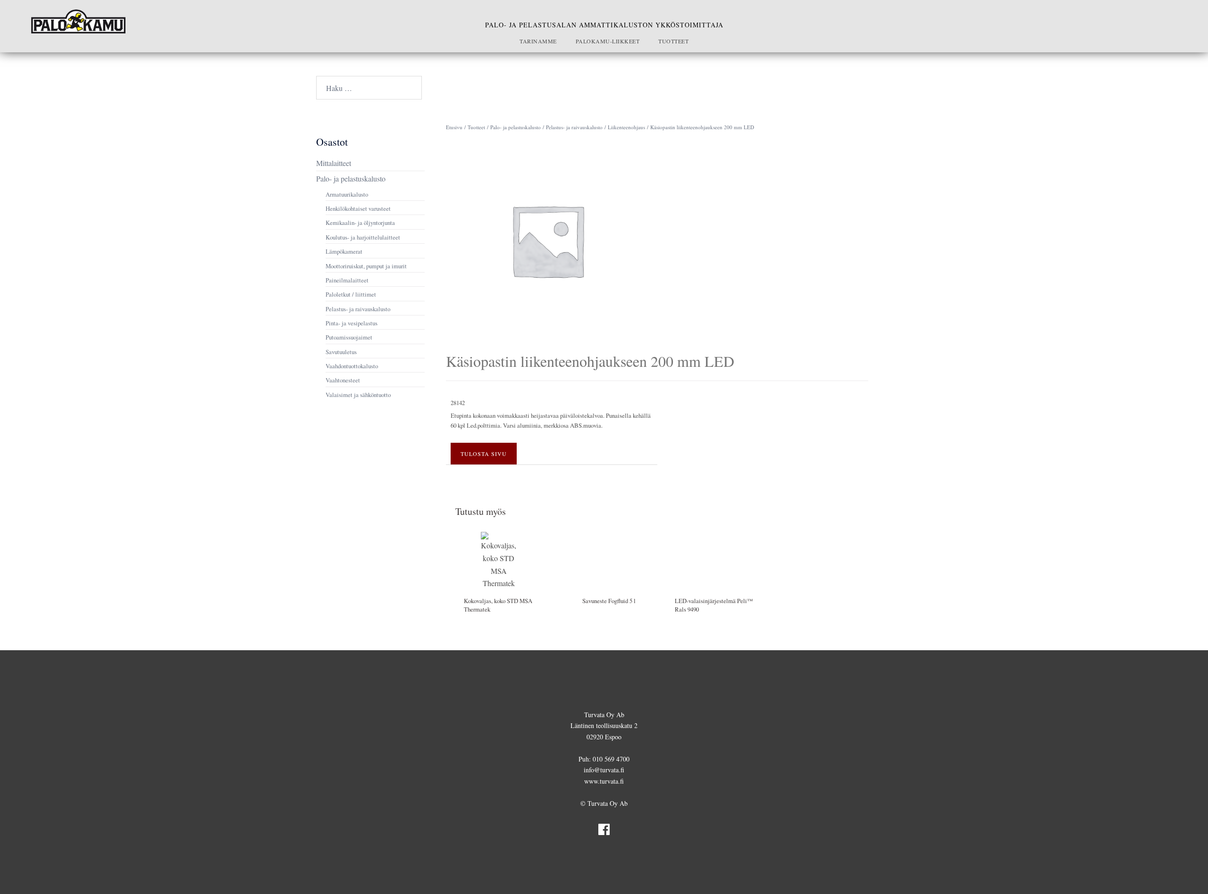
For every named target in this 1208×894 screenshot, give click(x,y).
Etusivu (454, 127)
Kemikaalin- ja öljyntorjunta (360, 222)
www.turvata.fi (604, 781)
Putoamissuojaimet (349, 337)
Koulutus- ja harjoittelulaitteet (363, 237)
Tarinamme (538, 41)
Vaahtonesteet (343, 380)
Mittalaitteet (333, 163)
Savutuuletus (341, 352)
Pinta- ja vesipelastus (352, 323)
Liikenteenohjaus (626, 127)
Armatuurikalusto (347, 194)
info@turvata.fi (604, 769)
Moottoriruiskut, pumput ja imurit (366, 266)
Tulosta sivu (484, 453)
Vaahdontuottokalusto (352, 366)
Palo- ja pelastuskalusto (515, 127)
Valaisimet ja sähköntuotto (358, 394)
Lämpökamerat (344, 251)
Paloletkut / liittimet (351, 294)
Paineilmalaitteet (347, 280)
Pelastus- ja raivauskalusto (574, 127)
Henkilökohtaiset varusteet (358, 208)
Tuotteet (673, 41)
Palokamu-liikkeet (608, 41)
